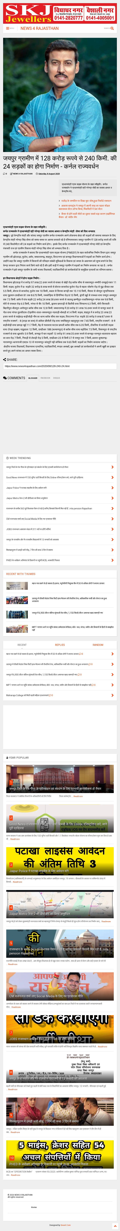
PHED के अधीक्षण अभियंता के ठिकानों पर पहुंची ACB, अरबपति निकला (48, 1164)
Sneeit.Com (66, 1225)
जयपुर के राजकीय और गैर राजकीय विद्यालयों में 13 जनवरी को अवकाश (48, 1078)
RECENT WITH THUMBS (20, 574)
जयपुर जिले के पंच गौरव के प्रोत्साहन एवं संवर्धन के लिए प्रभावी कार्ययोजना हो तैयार (55, 789)
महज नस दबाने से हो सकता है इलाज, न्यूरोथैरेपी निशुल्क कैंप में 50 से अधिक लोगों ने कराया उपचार (68, 583)
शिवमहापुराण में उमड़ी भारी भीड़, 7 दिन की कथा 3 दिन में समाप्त (44, 1121)
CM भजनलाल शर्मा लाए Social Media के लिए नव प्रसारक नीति (46, 996)
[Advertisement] (29, 201)
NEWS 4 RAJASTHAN (40, 28)
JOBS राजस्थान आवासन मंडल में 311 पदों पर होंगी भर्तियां (41, 1039)
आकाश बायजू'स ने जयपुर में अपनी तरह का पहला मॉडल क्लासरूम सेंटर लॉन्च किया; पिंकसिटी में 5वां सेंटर (84, 207)
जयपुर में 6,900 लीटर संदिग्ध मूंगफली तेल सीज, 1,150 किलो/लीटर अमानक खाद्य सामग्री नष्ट (67, 613)
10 (12, 1158)
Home (34, 1207)
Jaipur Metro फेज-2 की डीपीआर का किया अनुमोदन (39, 914)
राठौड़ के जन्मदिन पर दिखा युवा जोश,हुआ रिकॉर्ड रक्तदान (86, 200)
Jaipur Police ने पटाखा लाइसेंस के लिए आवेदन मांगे (39, 871)
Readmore (78, 796)
